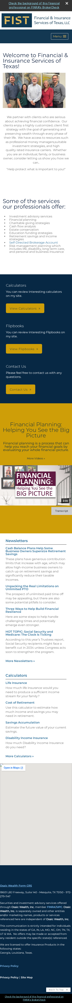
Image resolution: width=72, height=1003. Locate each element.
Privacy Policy (9, 966)
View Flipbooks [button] (22, 349)
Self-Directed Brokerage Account (33, 242)
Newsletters (17, 541)
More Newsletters (20, 661)
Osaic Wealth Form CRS (16, 885)
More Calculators (20, 756)
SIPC (59, 907)
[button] (59, 36)
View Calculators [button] (23, 308)
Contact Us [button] (19, 389)
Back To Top (56, 989)
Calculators (16, 675)
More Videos (36, 458)
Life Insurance (16, 683)
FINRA (51, 907)
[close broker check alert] (66, 3)
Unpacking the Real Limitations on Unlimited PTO (32, 587)
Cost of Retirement (20, 702)
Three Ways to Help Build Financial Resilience (32, 610)
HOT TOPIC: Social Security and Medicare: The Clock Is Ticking (29, 633)
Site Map (27, 977)
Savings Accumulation (23, 722)
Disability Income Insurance (27, 738)
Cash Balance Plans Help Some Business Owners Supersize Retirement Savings (36, 551)
